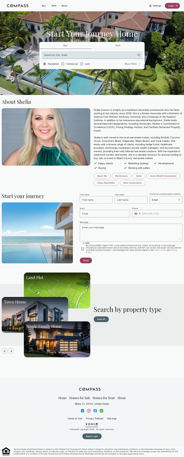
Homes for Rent (104, 398)
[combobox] (89, 56)
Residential (53, 64)
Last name (119, 195)
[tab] (65, 45)
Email (82, 208)
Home (62, 398)
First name (84, 195)
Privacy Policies (94, 418)
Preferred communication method (165, 194)
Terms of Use (160, 250)
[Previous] (4, 351)
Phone (135, 208)
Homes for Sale (79, 398)
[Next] (11, 351)
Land (87, 64)
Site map (112, 418)
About (121, 398)
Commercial (72, 64)
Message (84, 222)
